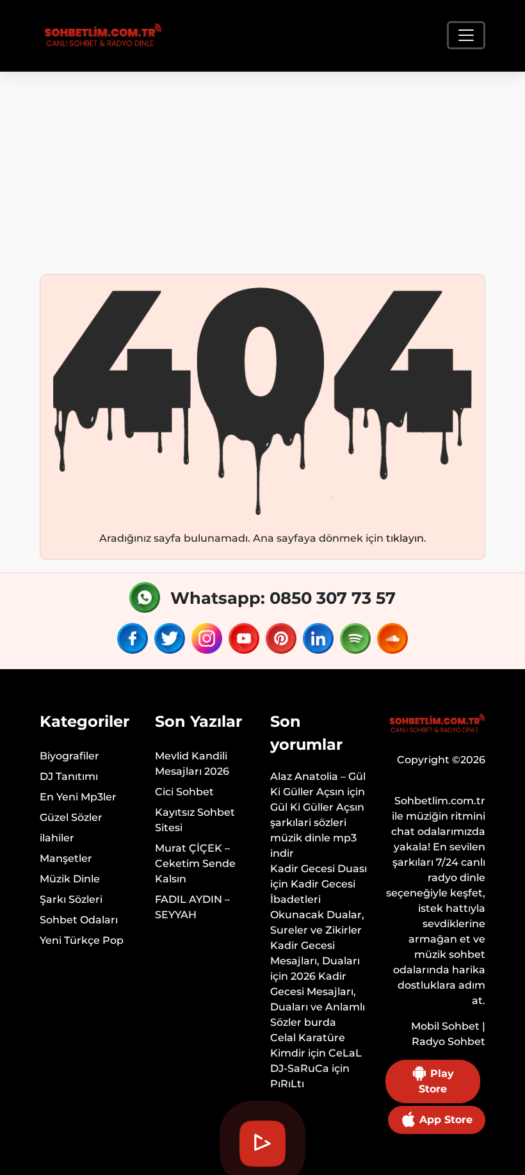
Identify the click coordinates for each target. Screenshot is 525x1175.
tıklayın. (406, 538)
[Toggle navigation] (466, 35)
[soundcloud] (392, 639)
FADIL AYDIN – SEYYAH (192, 907)
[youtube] (246, 639)
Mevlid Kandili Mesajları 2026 (192, 763)
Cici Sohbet (184, 792)
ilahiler (57, 838)
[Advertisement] (262, 167)
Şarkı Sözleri (71, 899)
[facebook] (134, 639)
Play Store (436, 1081)
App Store (444, 1120)
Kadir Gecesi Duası (318, 869)
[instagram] (208, 639)
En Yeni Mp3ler (78, 797)
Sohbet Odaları (79, 920)
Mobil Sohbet (445, 1026)
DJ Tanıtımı (69, 776)
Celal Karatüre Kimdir (307, 1045)
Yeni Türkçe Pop (82, 940)
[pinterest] (283, 639)
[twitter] (171, 639)
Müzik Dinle (70, 879)
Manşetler (66, 858)
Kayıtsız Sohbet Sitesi (195, 820)
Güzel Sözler (71, 817)
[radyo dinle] (101, 35)
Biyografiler (69, 756)
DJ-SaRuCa (299, 1068)
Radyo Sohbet (448, 1041)
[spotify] (357, 639)
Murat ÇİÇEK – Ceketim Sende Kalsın (195, 863)
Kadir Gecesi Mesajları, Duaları (315, 953)
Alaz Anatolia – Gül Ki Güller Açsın (318, 784)
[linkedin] (320, 639)
